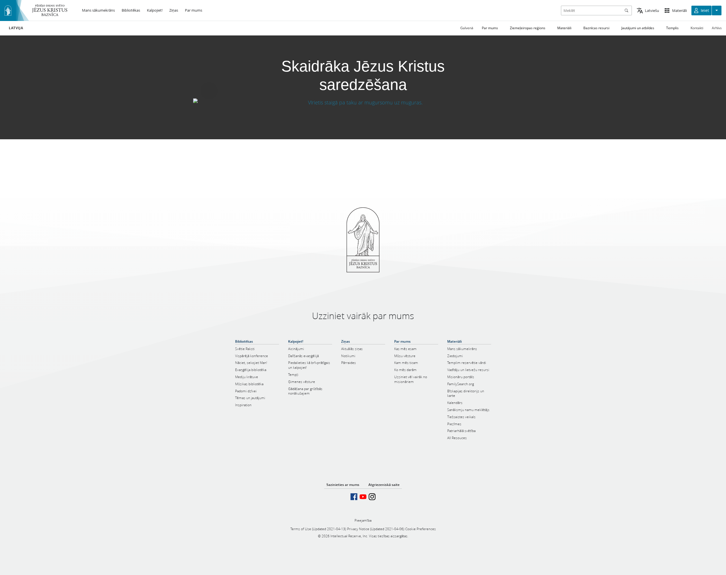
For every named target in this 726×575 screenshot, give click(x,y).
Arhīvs (717, 28)
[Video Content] (363, 102)
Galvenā (466, 28)
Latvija (16, 28)
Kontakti (697, 28)
